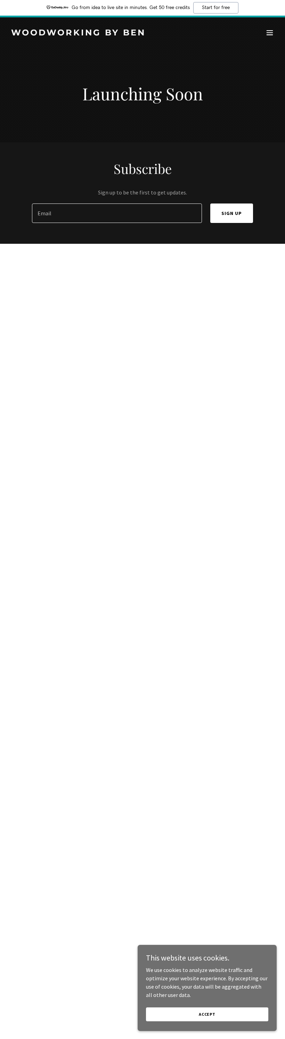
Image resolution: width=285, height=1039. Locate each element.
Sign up (231, 213)
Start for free (216, 7)
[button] (270, 33)
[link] (78, 33)
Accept (207, 1014)
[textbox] (117, 213)
